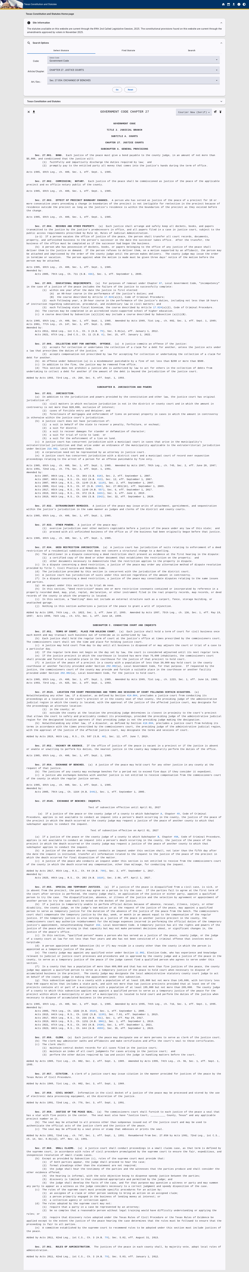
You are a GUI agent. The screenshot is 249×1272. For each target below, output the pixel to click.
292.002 (111, 666)
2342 (100, 496)
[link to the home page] (223, 4)
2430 (100, 1025)
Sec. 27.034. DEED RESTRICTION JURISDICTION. (67, 547)
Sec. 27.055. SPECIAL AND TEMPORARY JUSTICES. (68, 887)
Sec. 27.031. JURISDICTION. (55, 393)
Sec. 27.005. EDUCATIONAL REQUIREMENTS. (64, 283)
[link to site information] (239, 4)
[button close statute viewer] (28, 111)
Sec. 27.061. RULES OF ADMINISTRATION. (63, 1247)
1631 (100, 493)
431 (99, 1018)
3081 (101, 1021)
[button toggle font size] (215, 111)
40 (103, 736)
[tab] (61, 50)
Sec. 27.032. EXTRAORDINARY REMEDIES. (62, 506)
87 (160, 283)
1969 (98, 486)
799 (102, 871)
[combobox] (133, 61)
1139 (101, 1014)
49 (178, 814)
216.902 (52, 449)
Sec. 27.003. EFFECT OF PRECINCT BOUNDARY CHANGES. (72, 200)
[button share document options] (33, 111)
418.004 (132, 695)
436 (90, 274)
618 (99, 476)
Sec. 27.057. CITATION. (52, 1074)
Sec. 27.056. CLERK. (50, 1037)
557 (101, 490)
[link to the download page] (233, 4)
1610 (100, 878)
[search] (124, 43)
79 (101, 331)
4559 (100, 1028)
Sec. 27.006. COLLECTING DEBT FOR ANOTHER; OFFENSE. (73, 344)
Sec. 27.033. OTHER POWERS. (55, 525)
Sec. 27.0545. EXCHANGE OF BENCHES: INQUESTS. (68, 801)
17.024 (108, 297)
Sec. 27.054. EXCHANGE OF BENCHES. (60, 765)
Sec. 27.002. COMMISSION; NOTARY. (60, 181)
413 (99, 479)
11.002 (139, 953)
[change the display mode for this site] (244, 4)
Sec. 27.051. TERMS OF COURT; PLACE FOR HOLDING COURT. (75, 631)
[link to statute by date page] (228, 4)
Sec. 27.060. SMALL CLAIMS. (55, 1148)
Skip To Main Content (138, 4)
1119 (101, 483)
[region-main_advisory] (124, 22)
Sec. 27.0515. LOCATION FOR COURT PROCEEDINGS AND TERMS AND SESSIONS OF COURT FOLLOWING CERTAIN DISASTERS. (113, 692)
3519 (93, 1011)
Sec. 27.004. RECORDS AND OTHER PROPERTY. (65, 226)
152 (98, 925)
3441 (93, 792)
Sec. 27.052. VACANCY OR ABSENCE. (59, 746)
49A (176, 837)
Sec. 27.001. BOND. (49, 155)
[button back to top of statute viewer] (220, 111)
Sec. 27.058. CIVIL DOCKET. (55, 1093)
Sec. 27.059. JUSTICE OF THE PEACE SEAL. (64, 1112)
